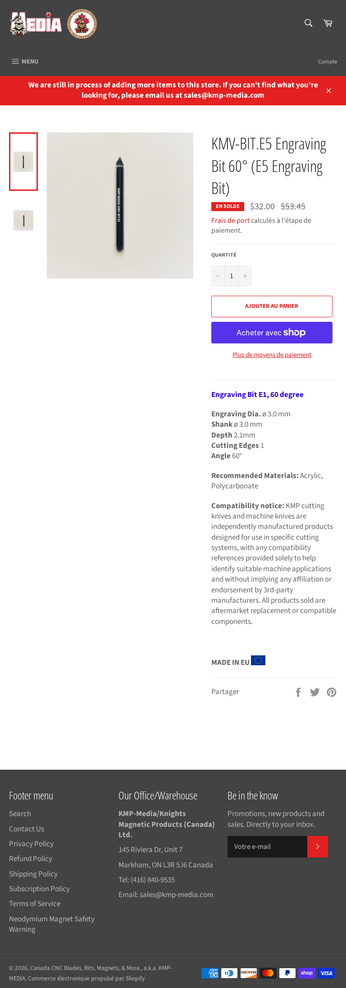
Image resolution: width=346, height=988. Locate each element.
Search (20, 813)
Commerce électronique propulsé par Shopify (86, 978)
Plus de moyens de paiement (271, 355)
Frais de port (230, 221)
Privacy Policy (31, 844)
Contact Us (26, 829)
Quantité (224, 255)
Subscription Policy (39, 889)
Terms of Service (34, 903)
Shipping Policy (33, 874)
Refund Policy (30, 858)
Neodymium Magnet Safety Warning (52, 924)
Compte (327, 62)
